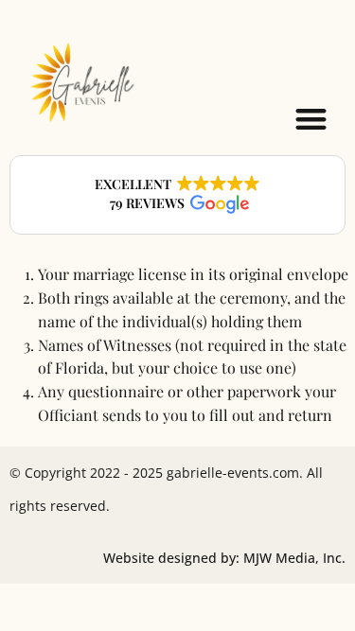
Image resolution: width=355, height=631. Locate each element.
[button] (312, 119)
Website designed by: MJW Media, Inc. (224, 558)
